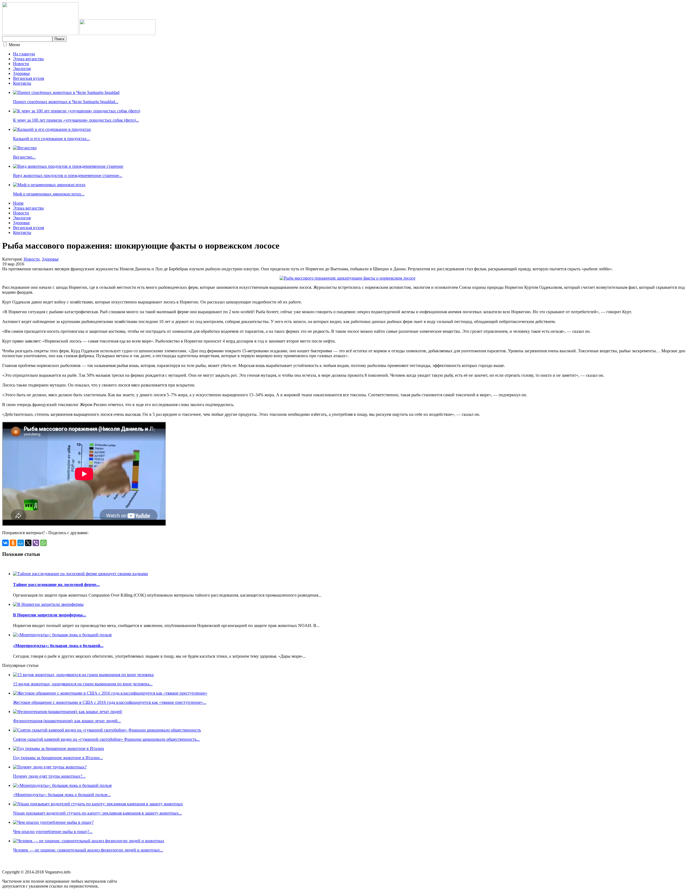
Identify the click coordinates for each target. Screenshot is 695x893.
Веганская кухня (28, 78)
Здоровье (21, 73)
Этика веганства (28, 58)
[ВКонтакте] (5, 543)
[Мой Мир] (20, 543)
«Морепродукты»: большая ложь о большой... (58, 645)
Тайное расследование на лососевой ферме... (56, 584)
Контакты (22, 83)
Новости (21, 63)
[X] (28, 543)
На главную (24, 54)
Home (18, 203)
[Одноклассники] (13, 543)
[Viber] (36, 543)
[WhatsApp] (43, 543)
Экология (22, 68)
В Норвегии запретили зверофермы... (49, 615)
